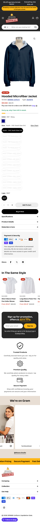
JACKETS (30, 100)
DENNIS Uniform (14, 100)
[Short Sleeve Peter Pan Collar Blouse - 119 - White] (3, 307)
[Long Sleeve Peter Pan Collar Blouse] (28, 285)
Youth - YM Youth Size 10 (12, 142)
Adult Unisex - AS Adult (11, 160)
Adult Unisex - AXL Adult (11, 177)
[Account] (33, 18)
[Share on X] (16, 262)
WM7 (4, 198)
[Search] (35, 27)
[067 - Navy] (3, 121)
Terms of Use (30, 331)
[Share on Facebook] (10, 262)
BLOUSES (4, 296)
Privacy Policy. (20, 333)
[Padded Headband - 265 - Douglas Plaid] (39, 305)
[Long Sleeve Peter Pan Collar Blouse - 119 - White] (21, 307)
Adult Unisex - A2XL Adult (12, 183)
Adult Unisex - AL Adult (11, 171)
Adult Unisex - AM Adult (11, 165)
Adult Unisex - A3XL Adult (12, 188)
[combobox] (20, 27)
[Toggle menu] (3, 18)
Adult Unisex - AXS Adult (12, 154)
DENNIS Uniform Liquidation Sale (20, 515)
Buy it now (20, 212)
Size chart (34, 125)
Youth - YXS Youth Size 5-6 (12, 130)
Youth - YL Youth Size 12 (11, 148)
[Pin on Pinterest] (23, 262)
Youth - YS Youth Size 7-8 (12, 137)
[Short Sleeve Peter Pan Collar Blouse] (10, 285)
